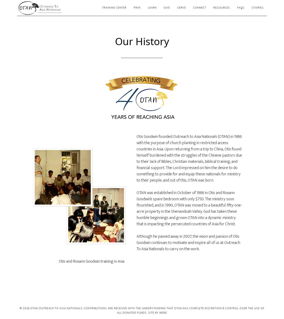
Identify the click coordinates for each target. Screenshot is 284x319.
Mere (163, 312)
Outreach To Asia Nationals (54, 8)
